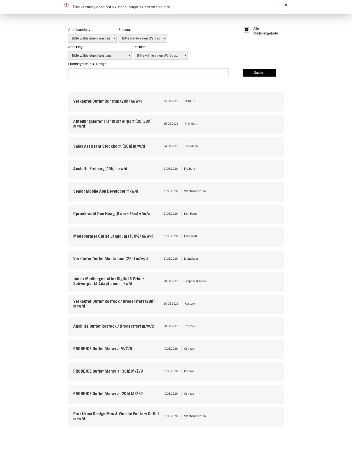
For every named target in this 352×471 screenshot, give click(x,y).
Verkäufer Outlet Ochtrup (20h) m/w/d (107, 101)
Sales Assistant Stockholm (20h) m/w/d (109, 146)
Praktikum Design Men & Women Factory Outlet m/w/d (116, 416)
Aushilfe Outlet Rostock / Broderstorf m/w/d (113, 326)
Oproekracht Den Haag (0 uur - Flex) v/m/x (111, 213)
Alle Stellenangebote (265, 31)
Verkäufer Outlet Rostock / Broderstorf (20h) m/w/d (114, 303)
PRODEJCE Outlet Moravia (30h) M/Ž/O (108, 371)
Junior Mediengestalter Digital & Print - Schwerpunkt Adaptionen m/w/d (108, 281)
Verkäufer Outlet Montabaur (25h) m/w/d (110, 258)
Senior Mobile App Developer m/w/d (105, 191)
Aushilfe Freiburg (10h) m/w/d (100, 168)
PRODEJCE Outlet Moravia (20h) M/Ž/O (108, 393)
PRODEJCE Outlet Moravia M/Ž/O (102, 348)
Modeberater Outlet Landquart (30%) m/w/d (113, 236)
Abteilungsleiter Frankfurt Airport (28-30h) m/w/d (112, 124)
